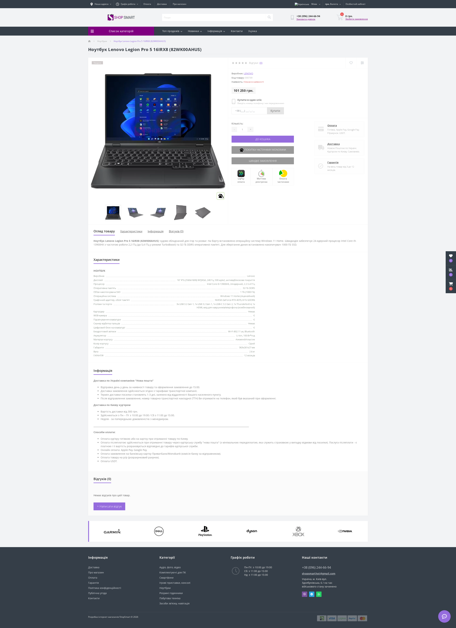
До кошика (262, 139)
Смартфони (166, 577)
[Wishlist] (351, 63)
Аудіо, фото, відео (170, 567)
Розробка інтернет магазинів (103, 616)
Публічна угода (97, 593)
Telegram (311, 594)
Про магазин (179, 4)
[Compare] (362, 63)
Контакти (237, 31)
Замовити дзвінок (305, 19)
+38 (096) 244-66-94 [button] (316, 567)
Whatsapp (319, 594)
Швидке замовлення (263, 161)
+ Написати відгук (109, 506)
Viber (304, 594)
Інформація (215, 31)
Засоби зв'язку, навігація (174, 603)
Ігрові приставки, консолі (174, 582)
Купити (275, 111)
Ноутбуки (102, 41)
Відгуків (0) (176, 231)
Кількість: (237, 123)
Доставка (162, 4)
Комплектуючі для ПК (172, 572)
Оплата (147, 4)
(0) (261, 63)
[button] (451, 286)
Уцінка (252, 31)
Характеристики (131, 231)
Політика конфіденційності (104, 588)
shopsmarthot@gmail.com (318, 573)
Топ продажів (170, 31)
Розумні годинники (171, 593)
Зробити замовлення (356, 18)
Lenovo (248, 73)
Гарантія (332, 162)
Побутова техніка (169, 598)
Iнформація (156, 231)
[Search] (269, 17)
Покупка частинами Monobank (265, 149)
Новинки (193, 31)
